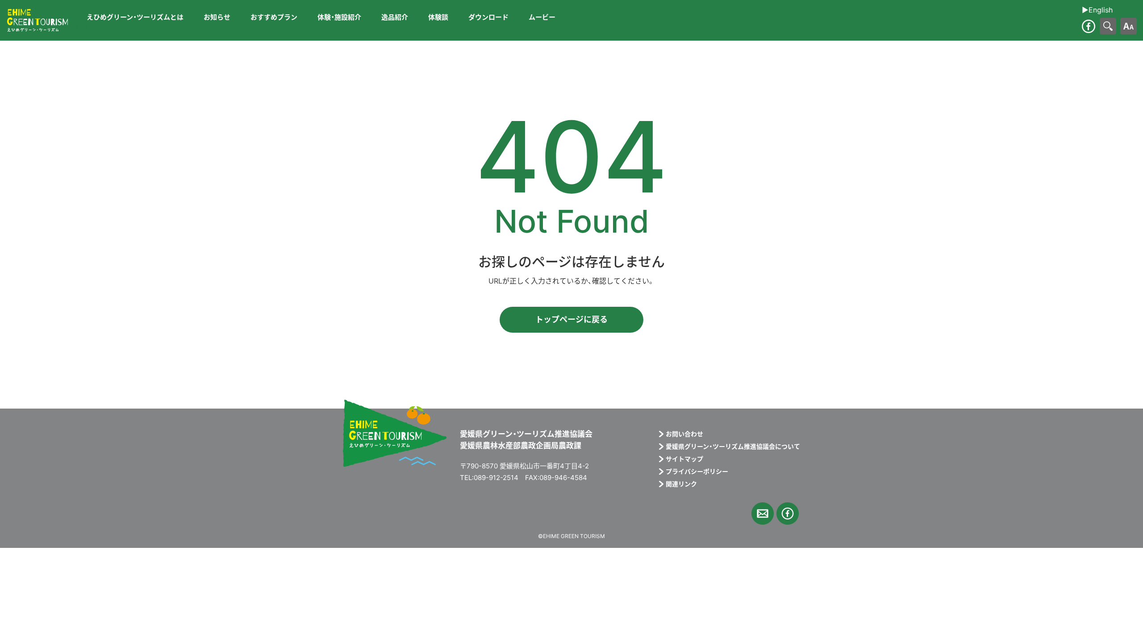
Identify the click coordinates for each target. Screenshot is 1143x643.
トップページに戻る (571, 319)
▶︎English (84, 26)
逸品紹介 (394, 17)
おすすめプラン (273, 17)
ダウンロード (488, 17)
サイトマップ (684, 459)
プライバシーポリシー (697, 471)
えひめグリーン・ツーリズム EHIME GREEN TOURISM (37, 20)
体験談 (438, 17)
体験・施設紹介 (339, 17)
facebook (1088, 26)
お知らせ (217, 17)
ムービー (542, 17)
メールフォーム (762, 513)
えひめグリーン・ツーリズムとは (135, 17)
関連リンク (681, 484)
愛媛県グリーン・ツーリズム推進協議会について (733, 446)
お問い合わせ (684, 434)
